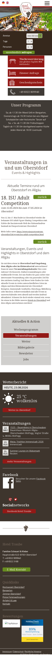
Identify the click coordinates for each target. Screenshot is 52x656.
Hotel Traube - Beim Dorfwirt (32, 634)
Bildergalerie (26, 347)
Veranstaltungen (26, 335)
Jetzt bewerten (32, 639)
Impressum (7, 651)
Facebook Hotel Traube (19, 511)
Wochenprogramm (26, 329)
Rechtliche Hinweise (33, 651)
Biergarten (7, 590)
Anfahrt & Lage (10, 600)
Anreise (6, 35)
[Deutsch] (3, 2)
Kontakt (6, 603)
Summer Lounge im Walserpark (25, 450)
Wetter (26, 341)
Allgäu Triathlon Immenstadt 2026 (26, 441)
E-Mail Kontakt (16, 569)
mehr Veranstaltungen (19, 461)
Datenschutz (18, 651)
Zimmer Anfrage (29, 73)
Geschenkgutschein (30, 82)
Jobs (26, 359)
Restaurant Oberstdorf (14, 587)
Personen (7, 46)
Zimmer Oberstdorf (12, 593)
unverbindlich (19, 52)
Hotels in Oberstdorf (37, 300)
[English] (7, 2)
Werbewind (33, 654)
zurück (42, 197)
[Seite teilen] (5, 499)
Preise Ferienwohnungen (14, 597)
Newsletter (26, 353)
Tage (5, 41)
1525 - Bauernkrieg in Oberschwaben (28, 427)
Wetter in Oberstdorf (19, 409)
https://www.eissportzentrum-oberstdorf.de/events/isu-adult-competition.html (22, 233)
